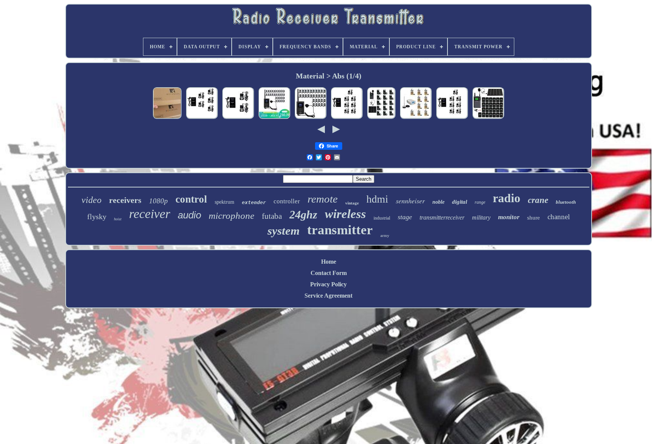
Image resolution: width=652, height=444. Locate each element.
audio (189, 215)
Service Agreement (328, 295)
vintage (352, 203)
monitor (509, 217)
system (284, 230)
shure (533, 218)
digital (459, 202)
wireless (345, 214)
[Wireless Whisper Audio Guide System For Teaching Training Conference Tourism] (488, 118)
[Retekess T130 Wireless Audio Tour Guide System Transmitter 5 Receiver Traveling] (202, 118)
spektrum (224, 202)
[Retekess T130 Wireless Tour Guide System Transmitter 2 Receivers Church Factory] (238, 118)
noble (438, 202)
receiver (149, 214)
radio (506, 198)
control (191, 199)
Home (328, 261)
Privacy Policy (328, 284)
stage (405, 217)
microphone (231, 215)
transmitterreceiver (442, 217)
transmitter (340, 230)
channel (558, 217)
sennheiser (410, 200)
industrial (382, 218)
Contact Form (329, 273)
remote (323, 199)
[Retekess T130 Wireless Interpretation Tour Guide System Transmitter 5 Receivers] (167, 118)
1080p (158, 201)
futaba (272, 216)
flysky (96, 216)
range (480, 202)
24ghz (303, 214)
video (91, 200)
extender (254, 202)
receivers (125, 200)
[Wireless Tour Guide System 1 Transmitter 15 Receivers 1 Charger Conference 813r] (381, 118)
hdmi (377, 199)
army (384, 235)
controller (287, 201)
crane (538, 200)
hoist (117, 219)
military (481, 217)
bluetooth (566, 202)
